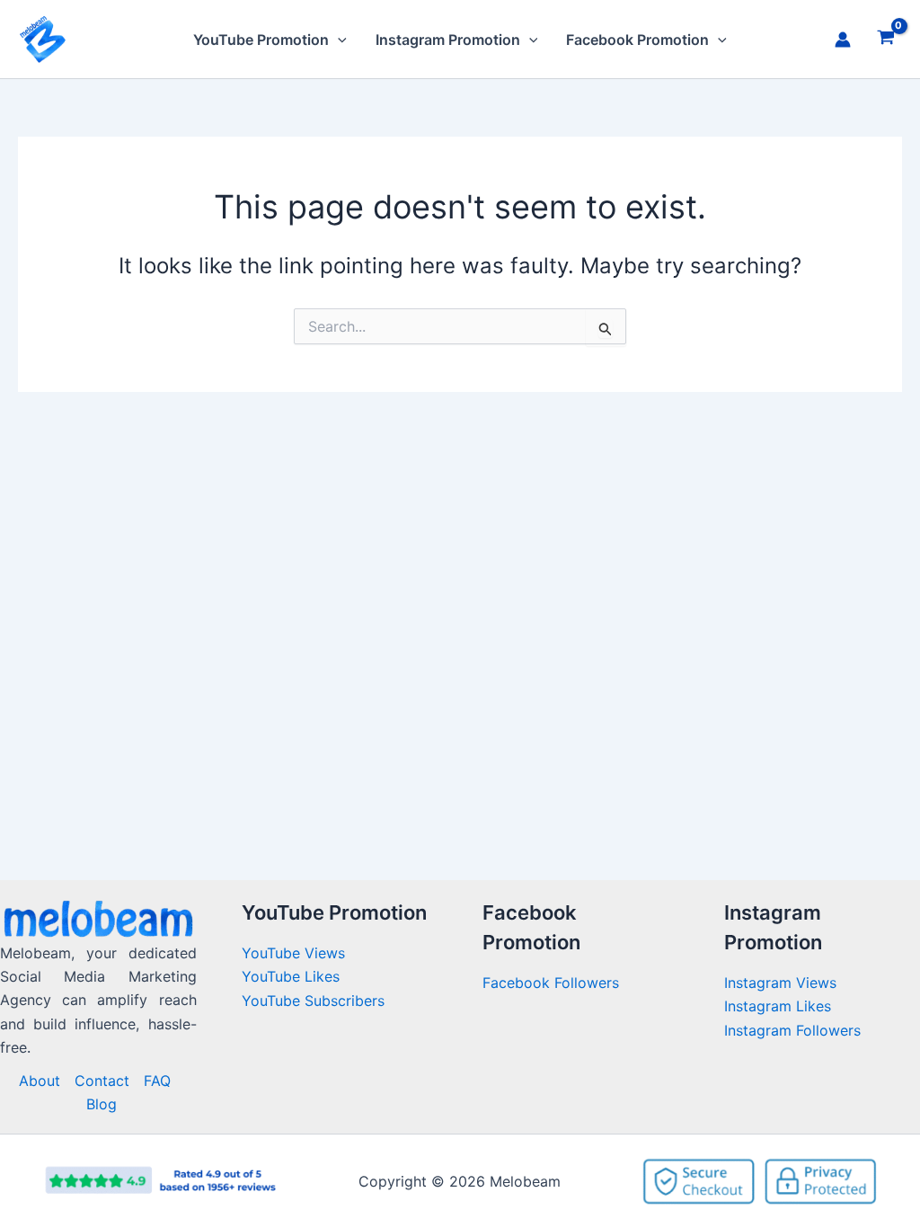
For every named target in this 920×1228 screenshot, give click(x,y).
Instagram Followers (792, 1030)
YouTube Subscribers (313, 1001)
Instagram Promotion (448, 40)
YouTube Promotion (261, 40)
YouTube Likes (291, 976)
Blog (101, 1104)
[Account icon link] (843, 39)
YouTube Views (293, 953)
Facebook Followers (553, 983)
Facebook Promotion (637, 40)
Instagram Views (782, 983)
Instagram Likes (777, 1006)
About (39, 1081)
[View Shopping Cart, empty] (885, 39)
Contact (102, 1081)
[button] (338, 40)
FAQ (157, 1081)
